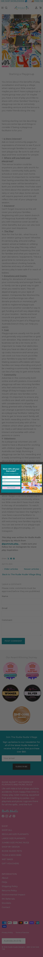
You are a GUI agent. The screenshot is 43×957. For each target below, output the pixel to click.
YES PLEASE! (11, 487)
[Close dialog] (41, 466)
